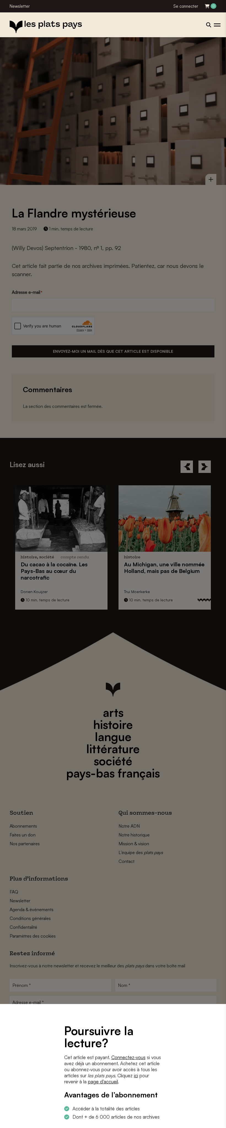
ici (136, 1075)
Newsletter (20, 6)
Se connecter (185, 6)
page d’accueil (103, 1081)
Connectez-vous (128, 1057)
